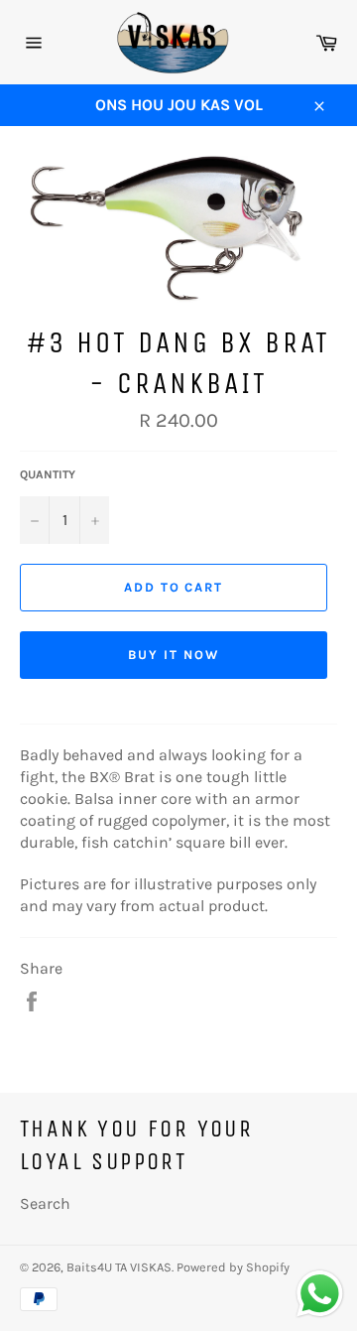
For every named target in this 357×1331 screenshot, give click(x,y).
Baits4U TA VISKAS (119, 1267)
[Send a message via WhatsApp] (320, 1293)
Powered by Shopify (233, 1267)
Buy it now (173, 654)
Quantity (47, 474)
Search (45, 1203)
